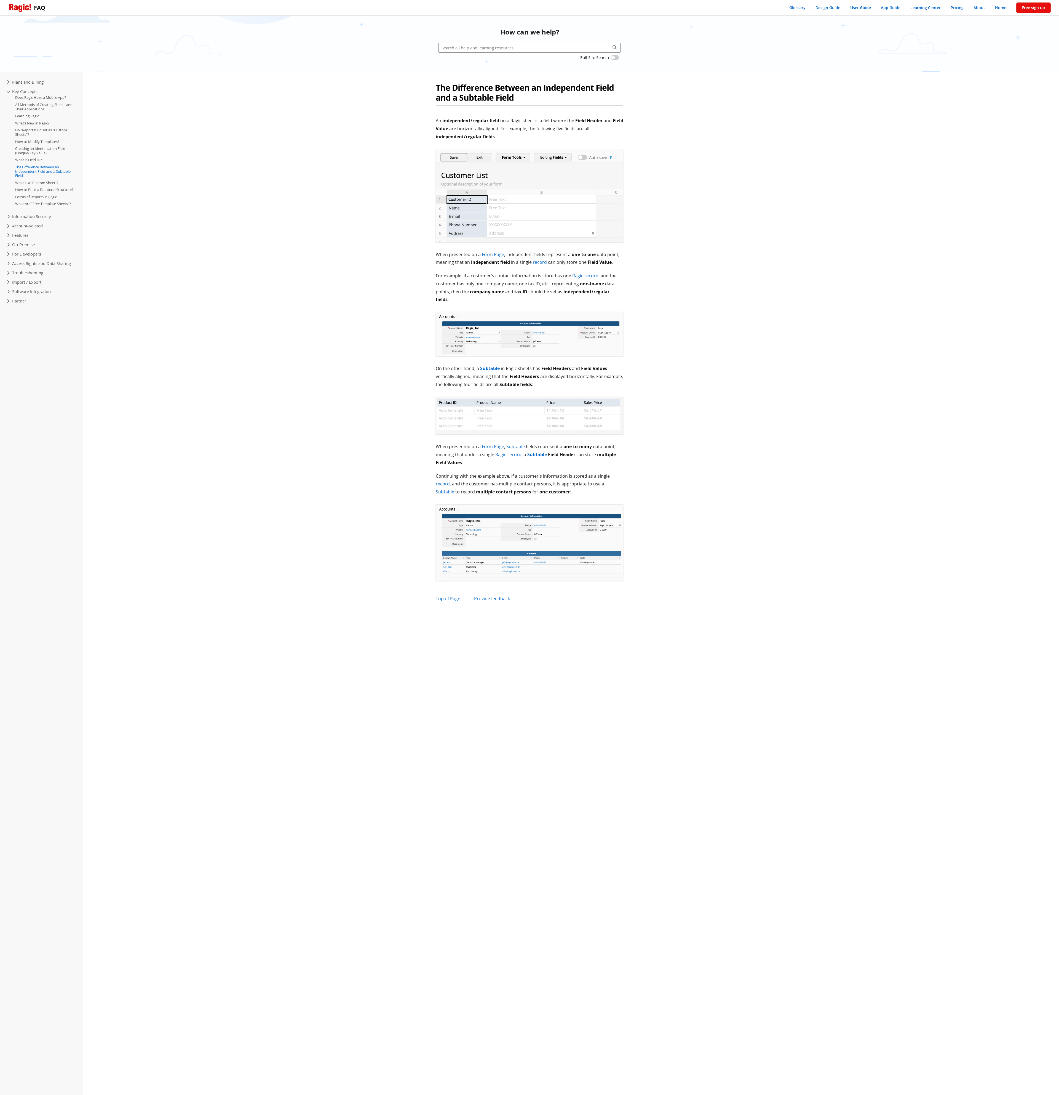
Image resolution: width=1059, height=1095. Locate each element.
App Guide (890, 7)
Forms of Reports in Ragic (36, 196)
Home (1000, 7)
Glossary (797, 7)
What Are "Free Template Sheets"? (43, 203)
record (540, 262)
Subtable (490, 368)
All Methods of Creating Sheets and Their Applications (44, 106)
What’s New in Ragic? (32, 123)
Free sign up (1033, 7)
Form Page (493, 254)
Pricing (957, 7)
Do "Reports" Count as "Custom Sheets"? (41, 132)
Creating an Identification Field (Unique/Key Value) (40, 150)
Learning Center (925, 7)
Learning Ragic (27, 115)
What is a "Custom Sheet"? (36, 182)
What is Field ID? (28, 159)
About (979, 7)
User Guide (860, 7)
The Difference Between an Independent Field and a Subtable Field (43, 171)
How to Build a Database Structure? (44, 189)
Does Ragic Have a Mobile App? (40, 97)
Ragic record (585, 276)
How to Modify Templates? (37, 141)
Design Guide (827, 7)
